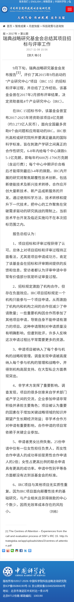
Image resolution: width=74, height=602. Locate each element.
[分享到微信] (12, 550)
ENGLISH (36, 1)
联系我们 (23, 1)
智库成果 (20, 26)
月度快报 (34, 26)
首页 (9, 26)
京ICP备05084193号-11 (17, 585)
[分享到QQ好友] (16, 550)
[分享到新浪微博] (8, 550)
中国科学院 (60, 1)
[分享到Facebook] (21, 550)
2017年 (13, 33)
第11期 (24, 33)
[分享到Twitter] (25, 550)
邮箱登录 (47, 1)
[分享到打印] (29, 550)
